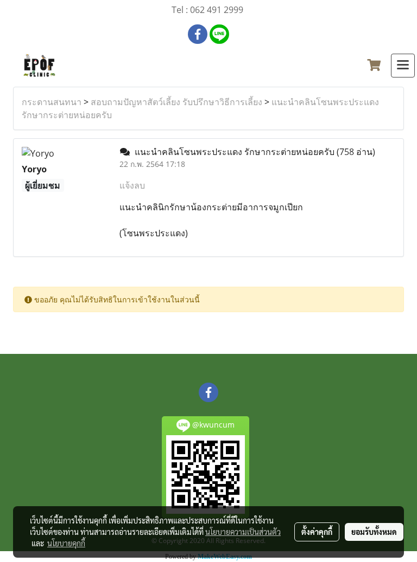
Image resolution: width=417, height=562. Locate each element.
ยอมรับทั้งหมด (374, 532)
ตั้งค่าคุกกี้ (316, 532)
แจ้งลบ (132, 185)
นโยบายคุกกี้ (66, 543)
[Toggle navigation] (403, 65)
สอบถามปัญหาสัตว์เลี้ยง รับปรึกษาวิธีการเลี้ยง (176, 102)
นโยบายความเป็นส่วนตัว (243, 532)
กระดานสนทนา (51, 102)
